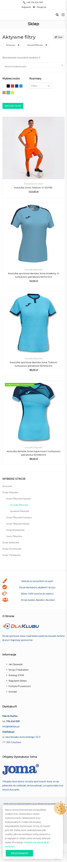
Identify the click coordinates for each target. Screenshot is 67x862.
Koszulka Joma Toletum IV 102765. (33, 187)
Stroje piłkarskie (10, 492)
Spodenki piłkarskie (19, 511)
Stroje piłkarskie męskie (17, 523)
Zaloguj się (41, 7)
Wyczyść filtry (13, 106)
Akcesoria (7, 486)
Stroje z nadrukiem (19, 669)
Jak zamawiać (16, 664)
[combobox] (33, 65)
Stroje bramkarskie (15, 530)
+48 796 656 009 (35, 2)
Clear (60, 37)
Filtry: (34, 85)
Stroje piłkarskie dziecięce (19, 517)
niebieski (22, 86)
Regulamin (26, 7)
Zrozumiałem (19, 853)
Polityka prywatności (20, 686)
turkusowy (11, 45)
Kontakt (13, 691)
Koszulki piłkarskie (35, 45)
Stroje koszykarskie (12, 548)
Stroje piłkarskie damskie (18, 498)
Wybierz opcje (33, 154)
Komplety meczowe (33, 183)
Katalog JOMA (16, 675)
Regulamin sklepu (18, 680)
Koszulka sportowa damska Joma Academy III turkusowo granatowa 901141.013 (33, 275)
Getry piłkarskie (14, 536)
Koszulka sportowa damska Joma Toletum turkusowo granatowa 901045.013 (33, 364)
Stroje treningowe (11, 555)
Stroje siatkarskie (10, 542)
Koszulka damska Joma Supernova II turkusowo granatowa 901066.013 (33, 453)
